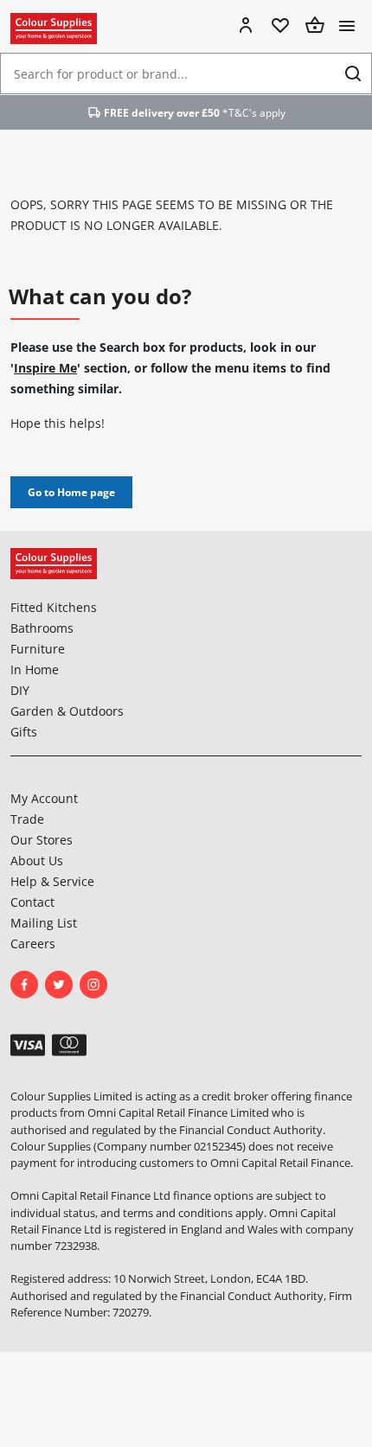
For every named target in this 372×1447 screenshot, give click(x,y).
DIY (19, 690)
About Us (36, 860)
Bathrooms (42, 628)
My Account (44, 798)
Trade (27, 819)
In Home (34, 669)
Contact (32, 902)
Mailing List (43, 923)
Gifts (23, 732)
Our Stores (41, 840)
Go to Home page (71, 492)
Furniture (37, 649)
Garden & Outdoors (67, 711)
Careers (32, 943)
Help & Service (52, 881)
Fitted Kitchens (53, 607)
